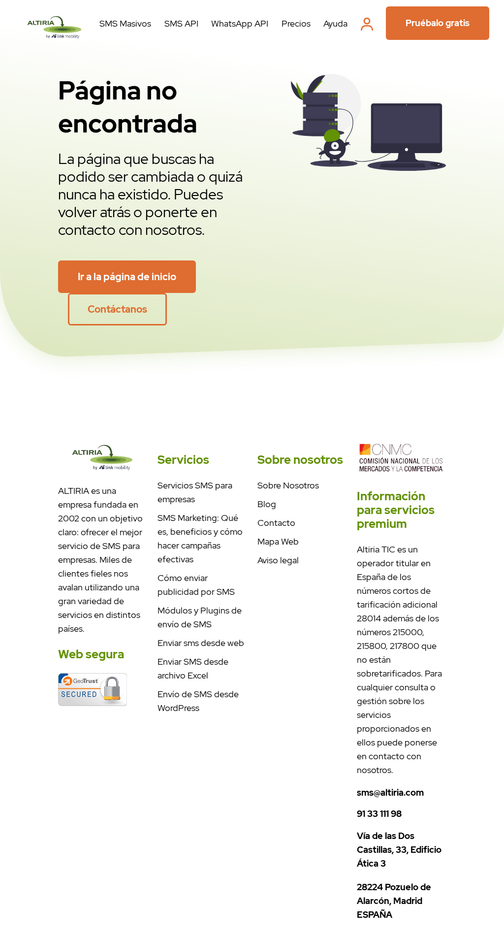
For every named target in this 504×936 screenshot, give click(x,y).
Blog (266, 504)
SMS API (181, 23)
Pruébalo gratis (438, 23)
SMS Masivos (125, 23)
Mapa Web (278, 541)
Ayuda (335, 23)
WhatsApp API (239, 23)
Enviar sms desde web (201, 642)
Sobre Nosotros (288, 485)
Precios (296, 23)
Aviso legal (278, 560)
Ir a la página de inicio (127, 276)
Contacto (276, 522)
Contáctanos (117, 309)
